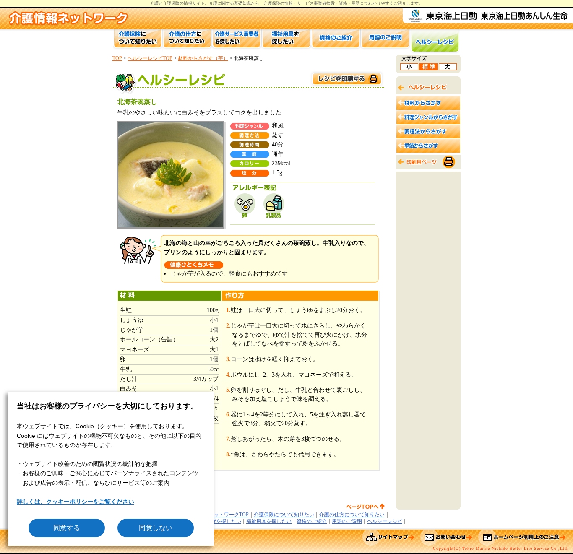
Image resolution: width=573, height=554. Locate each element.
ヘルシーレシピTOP (150, 58)
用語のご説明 (347, 521)
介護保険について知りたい (284, 515)
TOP (117, 58)
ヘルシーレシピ (384, 521)
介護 (213, 3)
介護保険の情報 (278, 3)
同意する (66, 527)
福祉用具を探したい (269, 521)
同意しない (155, 527)
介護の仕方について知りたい (352, 515)
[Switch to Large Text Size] (448, 68)
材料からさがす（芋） (203, 58)
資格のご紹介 (312, 521)
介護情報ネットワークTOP (219, 515)
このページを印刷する (346, 79)
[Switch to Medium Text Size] (428, 68)
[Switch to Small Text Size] (409, 68)
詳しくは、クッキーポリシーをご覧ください (75, 501)
